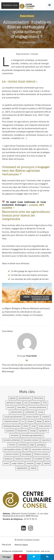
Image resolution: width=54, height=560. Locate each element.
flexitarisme (22, 431)
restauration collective (40, 449)
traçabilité (38, 459)
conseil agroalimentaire (13, 417)
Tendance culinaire (41, 454)
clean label (21, 407)
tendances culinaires (23, 459)
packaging (41, 445)
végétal (47, 463)
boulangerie (35, 403)
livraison (12, 445)
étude (33, 426)
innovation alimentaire (12, 440)
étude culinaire (44, 426)
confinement (30, 412)
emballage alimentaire (11, 426)
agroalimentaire (24, 398)
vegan (39, 463)
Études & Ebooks (27, 16)
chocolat (10, 407)
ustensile (30, 463)
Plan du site (6, 545)
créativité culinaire (11, 421)
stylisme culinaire (12, 454)
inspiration (46, 440)
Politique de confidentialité (12, 551)
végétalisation (22, 468)
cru (22, 421)
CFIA (45, 403)
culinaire (30, 421)
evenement (10, 431)
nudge (31, 445)
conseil (40, 412)
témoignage (26, 454)
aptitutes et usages (14, 403)
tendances (8, 459)
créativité (45, 417)
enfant (25, 426)
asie (26, 403)
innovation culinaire (31, 440)
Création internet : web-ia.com (38, 551)
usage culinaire (17, 463)
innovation (15, 435)
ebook (47, 421)
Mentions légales (21, 545)
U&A (47, 459)
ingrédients (43, 431)
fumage (33, 431)
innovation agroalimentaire (32, 435)
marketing (22, 445)
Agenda (12, 398)
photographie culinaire (12, 449)
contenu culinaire (32, 417)
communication (16, 412)
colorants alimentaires (37, 407)
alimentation (39, 398)
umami (6, 463)
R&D (26, 449)
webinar (34, 468)
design (39, 421)
